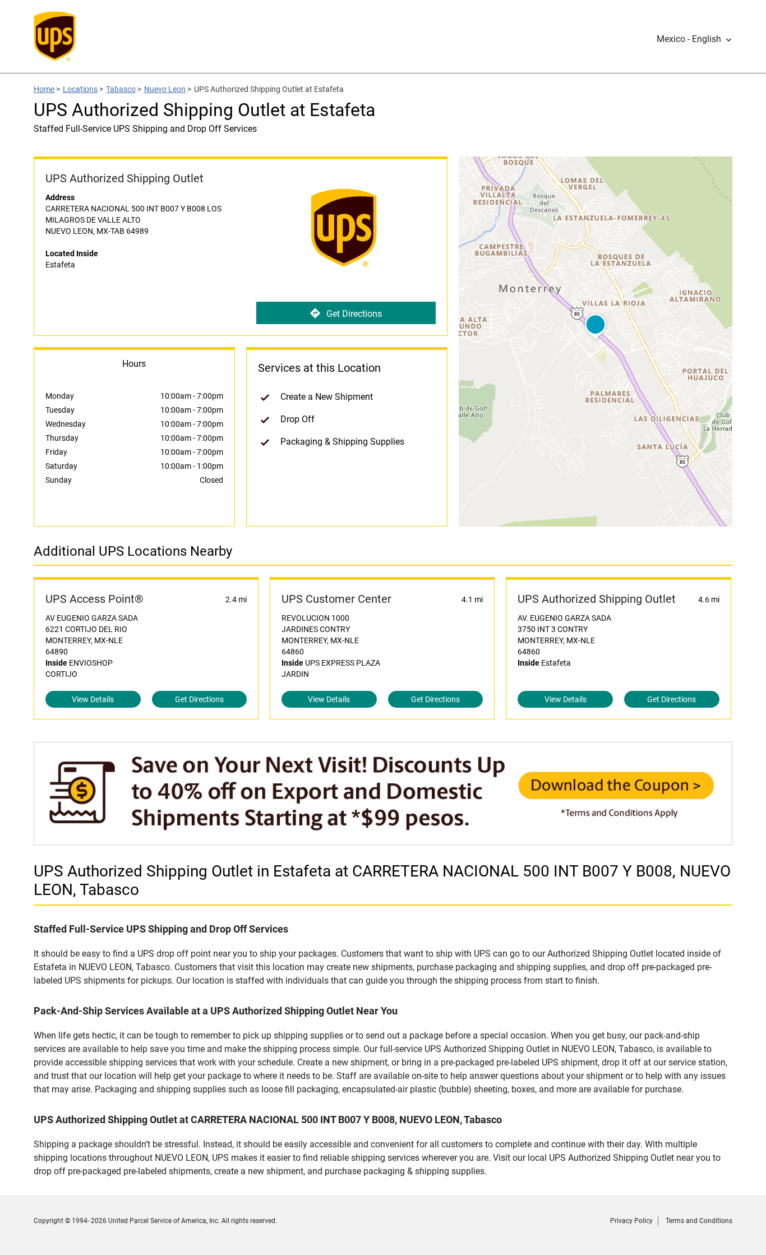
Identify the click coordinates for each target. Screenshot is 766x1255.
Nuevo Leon (165, 89)
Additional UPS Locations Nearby (133, 551)
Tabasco (121, 89)
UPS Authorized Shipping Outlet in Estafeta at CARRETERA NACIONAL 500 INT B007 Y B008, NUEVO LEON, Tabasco (382, 880)
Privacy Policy (631, 1221)
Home (44, 89)
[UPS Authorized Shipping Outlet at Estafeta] (383, 839)
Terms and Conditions (699, 1221)
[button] (694, 39)
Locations (80, 89)
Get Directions (354, 313)
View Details (93, 699)
